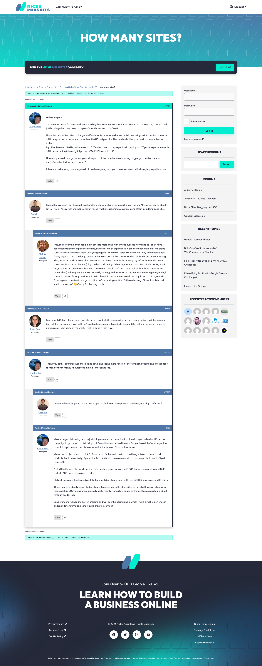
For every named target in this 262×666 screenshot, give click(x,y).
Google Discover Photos (197, 239)
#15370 (167, 106)
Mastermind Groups (195, 286)
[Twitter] (125, 634)
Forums (63, 87)
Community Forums (68, 6)
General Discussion (194, 215)
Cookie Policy (56, 636)
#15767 (167, 428)
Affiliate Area (204, 636)
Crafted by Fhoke (204, 642)
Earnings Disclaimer (204, 630)
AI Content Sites (193, 189)
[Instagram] (137, 634)
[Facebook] (113, 634)
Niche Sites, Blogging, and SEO (82, 87)
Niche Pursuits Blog (204, 623)
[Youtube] (148, 634)
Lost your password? (194, 139)
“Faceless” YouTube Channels (200, 198)
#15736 (167, 233)
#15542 (167, 194)
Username (190, 90)
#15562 (167, 352)
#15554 (167, 309)
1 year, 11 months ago (79, 93)
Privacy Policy (56, 623)
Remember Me (198, 121)
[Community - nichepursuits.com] (33, 6)
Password (189, 105)
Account (239, 6)
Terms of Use (56, 630)
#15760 (167, 392)
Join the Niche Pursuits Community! (41, 87)
